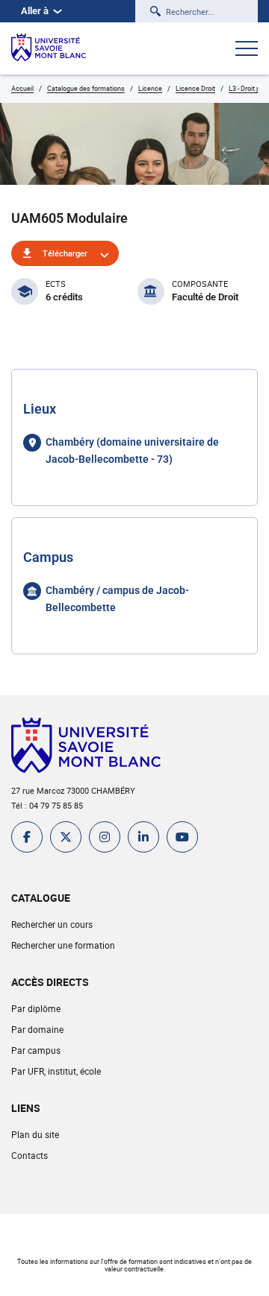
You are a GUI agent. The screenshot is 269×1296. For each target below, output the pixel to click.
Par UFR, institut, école (56, 1071)
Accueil (22, 88)
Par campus (36, 1050)
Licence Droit (195, 88)
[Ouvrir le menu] (246, 50)
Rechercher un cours (52, 924)
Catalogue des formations (86, 88)
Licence (150, 88)
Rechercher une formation (63, 945)
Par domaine (37, 1029)
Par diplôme (36, 1008)
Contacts (29, 1155)
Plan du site (35, 1134)
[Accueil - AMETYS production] (48, 48)
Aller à (35, 10)
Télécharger (65, 253)
